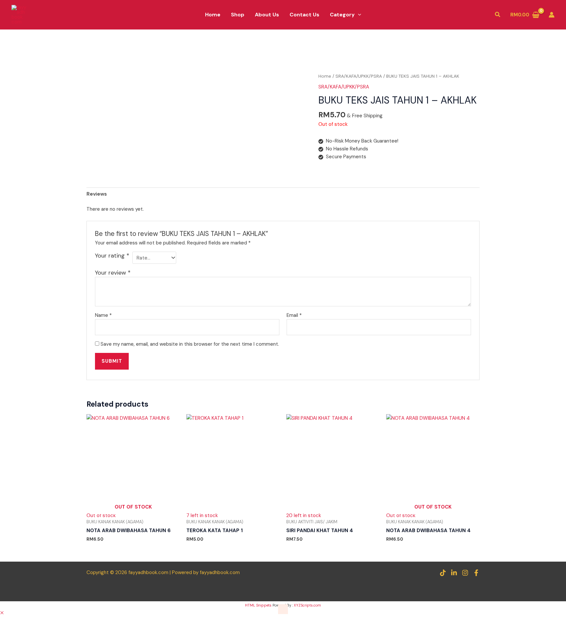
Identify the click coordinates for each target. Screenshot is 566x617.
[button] (358, 14)
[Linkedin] (454, 572)
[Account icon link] (552, 15)
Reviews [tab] (96, 194)
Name (103, 315)
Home (324, 76)
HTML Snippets (258, 605)
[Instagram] (465, 572)
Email (294, 315)
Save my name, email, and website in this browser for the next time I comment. (190, 344)
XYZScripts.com (307, 605)
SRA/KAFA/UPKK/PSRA (358, 76)
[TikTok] (443, 572)
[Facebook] (476, 572)
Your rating (112, 256)
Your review (113, 273)
